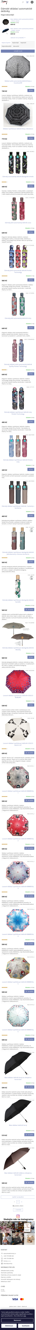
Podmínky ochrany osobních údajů (11, 1275)
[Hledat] (23, 2)
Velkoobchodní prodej (7, 1270)
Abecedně (16, 46)
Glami (19, 1306)
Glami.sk (24, 1306)
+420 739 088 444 (8, 1256)
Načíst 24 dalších (18, 1197)
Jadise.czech (13, 1306)
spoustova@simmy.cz (9, 1253)
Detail (31, 90)
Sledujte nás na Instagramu (18, 1219)
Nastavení (17, 1320)
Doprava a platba (6, 1277)
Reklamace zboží (6, 1281)
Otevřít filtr (18, 51)
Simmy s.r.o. (7, 1261)
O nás (2, 1290)
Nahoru (18, 1210)
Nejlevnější (15, 42)
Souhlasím (25, 1326)
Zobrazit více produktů (17, 37)
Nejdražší (23, 42)
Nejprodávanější (6, 46)
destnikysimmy (7, 1263)
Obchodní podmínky (7, 1273)
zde (25, 1316)
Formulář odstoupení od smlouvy (10, 1279)
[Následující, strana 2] (18, 1201)
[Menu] (32, 2)
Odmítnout (9, 1326)
